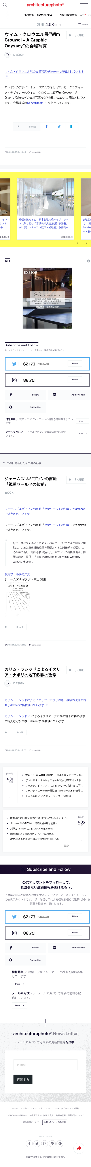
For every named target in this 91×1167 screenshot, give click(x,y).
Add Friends (78, 394)
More (81, 421)
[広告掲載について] (78, 261)
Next (85, 243)
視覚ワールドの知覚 (57, 525)
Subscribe (35, 406)
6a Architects (35, 103)
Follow (75, 363)
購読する (23, 1079)
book (9, 492)
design (19, 54)
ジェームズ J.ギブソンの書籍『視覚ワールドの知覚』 (31, 481)
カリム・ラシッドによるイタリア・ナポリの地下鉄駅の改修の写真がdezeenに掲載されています (45, 702)
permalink (36, 152)
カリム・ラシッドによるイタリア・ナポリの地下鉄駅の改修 (32, 671)
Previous (78, 243)
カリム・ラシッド (16, 716)
